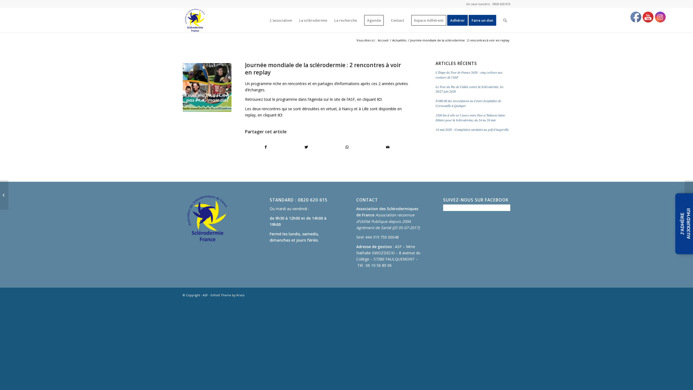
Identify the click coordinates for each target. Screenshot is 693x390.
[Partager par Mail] (388, 147)
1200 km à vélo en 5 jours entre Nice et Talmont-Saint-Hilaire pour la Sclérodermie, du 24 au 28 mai (471, 117)
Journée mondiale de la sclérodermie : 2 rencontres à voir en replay (323, 68)
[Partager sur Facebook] (265, 147)
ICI (379, 99)
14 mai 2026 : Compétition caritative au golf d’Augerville (472, 129)
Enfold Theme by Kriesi (227, 295)
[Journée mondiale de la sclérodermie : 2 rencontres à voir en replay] (207, 87)
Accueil (383, 40)
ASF (205, 295)
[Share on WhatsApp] (347, 147)
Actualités (399, 40)
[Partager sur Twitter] (306, 147)
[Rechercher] (505, 20)
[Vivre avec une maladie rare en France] (4, 195)
